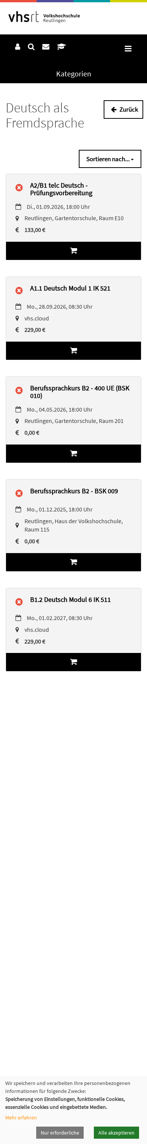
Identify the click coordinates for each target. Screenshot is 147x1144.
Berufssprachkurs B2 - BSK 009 (74, 491)
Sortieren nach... (108, 159)
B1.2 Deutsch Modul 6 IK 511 (70, 599)
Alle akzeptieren (116, 1132)
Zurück (128, 109)
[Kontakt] (45, 46)
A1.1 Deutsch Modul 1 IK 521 (70, 288)
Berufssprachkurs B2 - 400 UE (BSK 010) (79, 392)
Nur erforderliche (60, 1132)
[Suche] (31, 46)
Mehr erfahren (21, 1117)
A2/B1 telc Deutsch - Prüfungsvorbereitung (61, 189)
